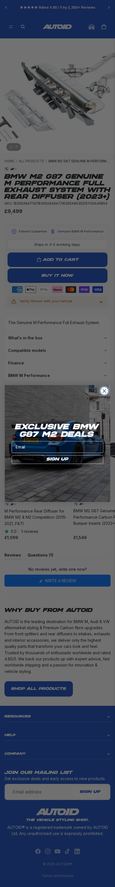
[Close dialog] (104, 391)
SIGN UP (57, 459)
